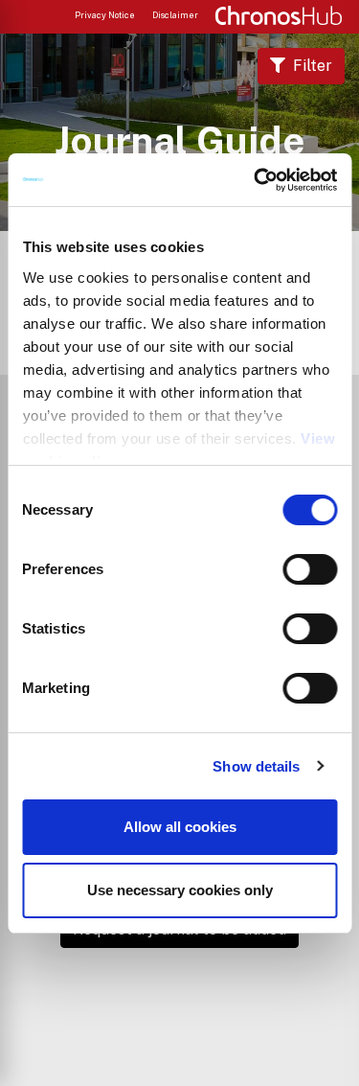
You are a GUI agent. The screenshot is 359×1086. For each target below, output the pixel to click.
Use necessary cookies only (180, 890)
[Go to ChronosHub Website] (279, 15)
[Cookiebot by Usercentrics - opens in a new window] (255, 180)
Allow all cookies (179, 827)
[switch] (309, 569)
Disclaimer (175, 15)
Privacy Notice (105, 15)
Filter (312, 66)
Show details (256, 766)
